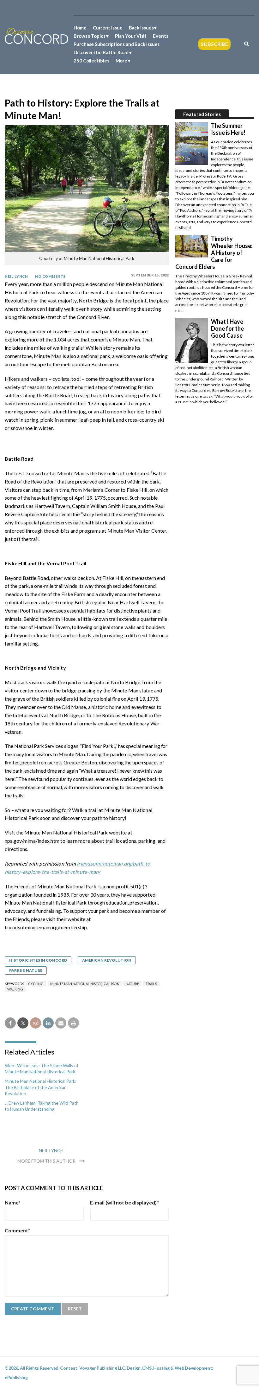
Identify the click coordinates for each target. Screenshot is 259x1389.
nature (132, 984)
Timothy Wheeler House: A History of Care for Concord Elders (213, 252)
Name (13, 1202)
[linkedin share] (48, 1023)
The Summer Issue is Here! (228, 129)
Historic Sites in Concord (38, 960)
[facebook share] (10, 1023)
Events (160, 36)
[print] (73, 1023)
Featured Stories (202, 114)
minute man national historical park (84, 984)
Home (80, 27)
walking (15, 989)
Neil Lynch (16, 276)
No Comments (50, 276)
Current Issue (108, 27)
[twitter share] (22, 1023)
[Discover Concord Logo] (36, 35)
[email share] (60, 1023)
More (122, 60)
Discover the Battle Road (101, 52)
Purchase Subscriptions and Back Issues (117, 44)
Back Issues (141, 27)
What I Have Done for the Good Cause (227, 328)
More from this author (46, 1161)
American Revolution (106, 960)
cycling (36, 984)
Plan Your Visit (131, 36)
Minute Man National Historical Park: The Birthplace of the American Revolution (40, 1087)
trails (151, 984)
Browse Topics (89, 36)
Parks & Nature (25, 970)
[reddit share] (35, 1023)
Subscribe (214, 44)
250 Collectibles (91, 60)
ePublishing (16, 1377)
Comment (17, 1230)
